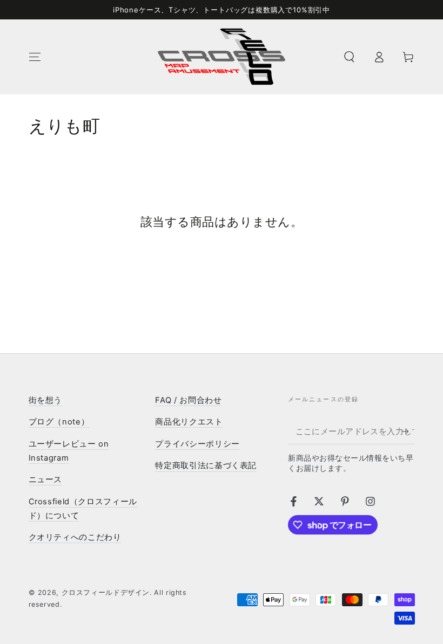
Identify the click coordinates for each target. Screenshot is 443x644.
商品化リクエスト (189, 422)
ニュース (46, 479)
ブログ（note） (59, 422)
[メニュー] (35, 56)
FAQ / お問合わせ (188, 400)
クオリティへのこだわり (75, 537)
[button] (349, 56)
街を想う (46, 400)
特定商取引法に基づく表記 (206, 465)
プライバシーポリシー (197, 444)
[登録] (407, 431)
